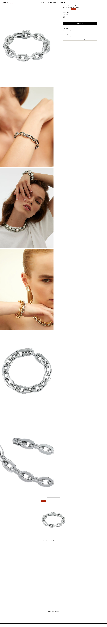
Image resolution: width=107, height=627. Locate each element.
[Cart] (104, 2)
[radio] (66, 12)
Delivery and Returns (67, 41)
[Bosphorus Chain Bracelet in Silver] (53, 520)
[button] (47, 2)
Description (65, 28)
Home (64, 5)
